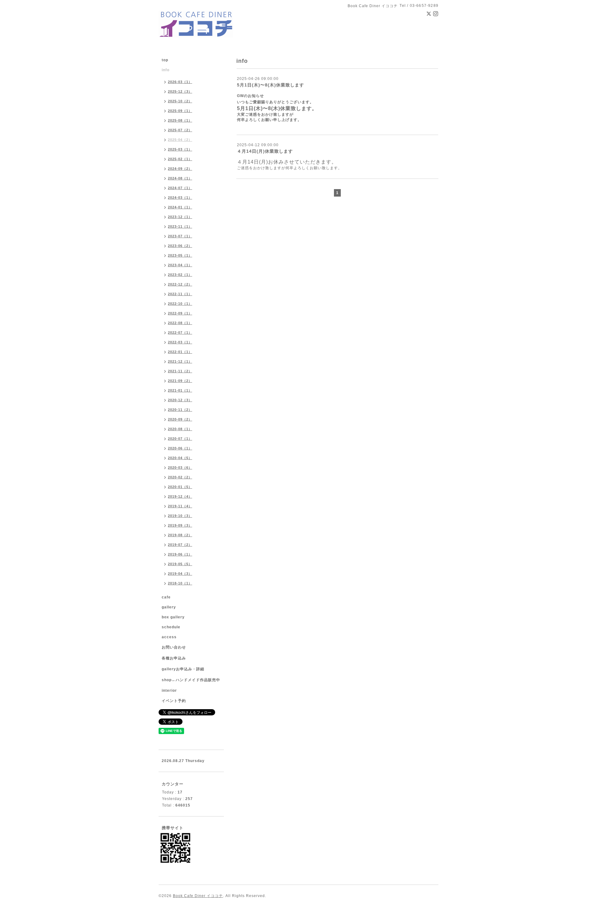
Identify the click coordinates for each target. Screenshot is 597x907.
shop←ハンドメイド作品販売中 (191, 680)
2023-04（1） (180, 265)
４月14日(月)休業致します (265, 151)
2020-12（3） (180, 400)
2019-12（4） (180, 496)
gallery (169, 607)
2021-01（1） (180, 390)
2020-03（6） (180, 467)
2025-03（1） (180, 149)
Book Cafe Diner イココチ (198, 896)
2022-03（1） (180, 342)
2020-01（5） (180, 487)
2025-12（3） (180, 91)
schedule (171, 627)
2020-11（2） (180, 410)
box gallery (173, 617)
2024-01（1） (180, 207)
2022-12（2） (180, 284)
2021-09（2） (180, 381)
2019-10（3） (180, 516)
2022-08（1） (180, 323)
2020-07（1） (180, 438)
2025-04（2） (180, 140)
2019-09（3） (180, 525)
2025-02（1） (180, 159)
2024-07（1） (180, 188)
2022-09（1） (180, 313)
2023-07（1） (180, 236)
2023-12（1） (180, 217)
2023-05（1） (180, 255)
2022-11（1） (180, 294)
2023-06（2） (180, 246)
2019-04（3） (180, 573)
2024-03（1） (180, 197)
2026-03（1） (180, 82)
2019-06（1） (180, 554)
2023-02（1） (180, 275)
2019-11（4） (180, 506)
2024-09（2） (180, 168)
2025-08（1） (180, 120)
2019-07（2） (180, 545)
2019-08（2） (180, 535)
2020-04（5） (180, 458)
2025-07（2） (180, 130)
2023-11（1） (180, 226)
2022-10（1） (180, 303)
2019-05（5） (180, 564)
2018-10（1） (180, 583)
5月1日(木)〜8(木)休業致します (270, 84)
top (165, 60)
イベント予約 (174, 701)
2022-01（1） (180, 352)
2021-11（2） (180, 371)
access (169, 637)
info (165, 70)
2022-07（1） (180, 332)
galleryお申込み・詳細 (183, 669)
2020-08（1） (180, 429)
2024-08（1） (180, 178)
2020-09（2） (180, 419)
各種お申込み (174, 658)
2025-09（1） (180, 111)
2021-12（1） (180, 361)
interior (169, 690)
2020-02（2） (180, 477)
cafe (166, 597)
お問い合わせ (174, 647)
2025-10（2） (180, 101)
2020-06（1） (180, 448)
